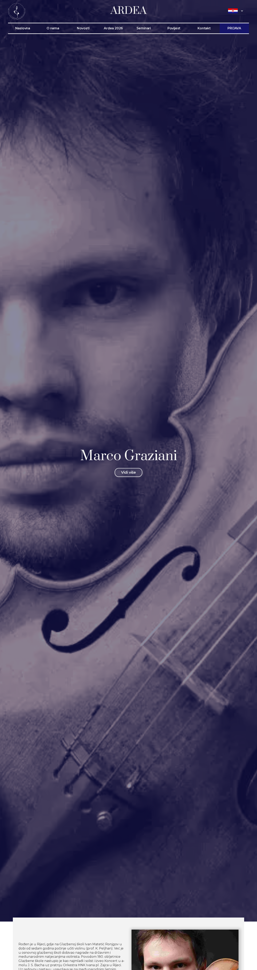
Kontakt (204, 28)
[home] (16, 11)
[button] (236, 10)
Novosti (83, 28)
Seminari (144, 28)
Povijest (173, 28)
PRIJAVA (234, 28)
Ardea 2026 (113, 28)
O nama (53, 28)
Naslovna (22, 28)
